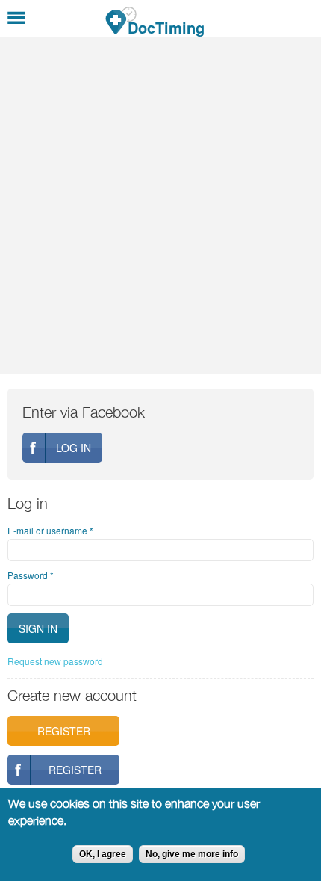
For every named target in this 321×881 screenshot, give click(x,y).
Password (30, 575)
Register (63, 730)
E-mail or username (50, 530)
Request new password (55, 661)
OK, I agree (102, 854)
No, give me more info (192, 854)
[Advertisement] (160, 205)
